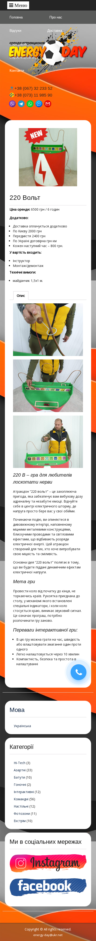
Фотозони (22, 813)
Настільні (21, 806)
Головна (16, 17)
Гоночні (20, 784)
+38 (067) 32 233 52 (33, 88)
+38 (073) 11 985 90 (33, 95)
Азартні (20, 770)
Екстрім (20, 821)
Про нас (55, 17)
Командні (21, 799)
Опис (21, 295)
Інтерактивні (24, 792)
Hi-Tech (19, 763)
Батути (19, 777)
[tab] (20, 295)
